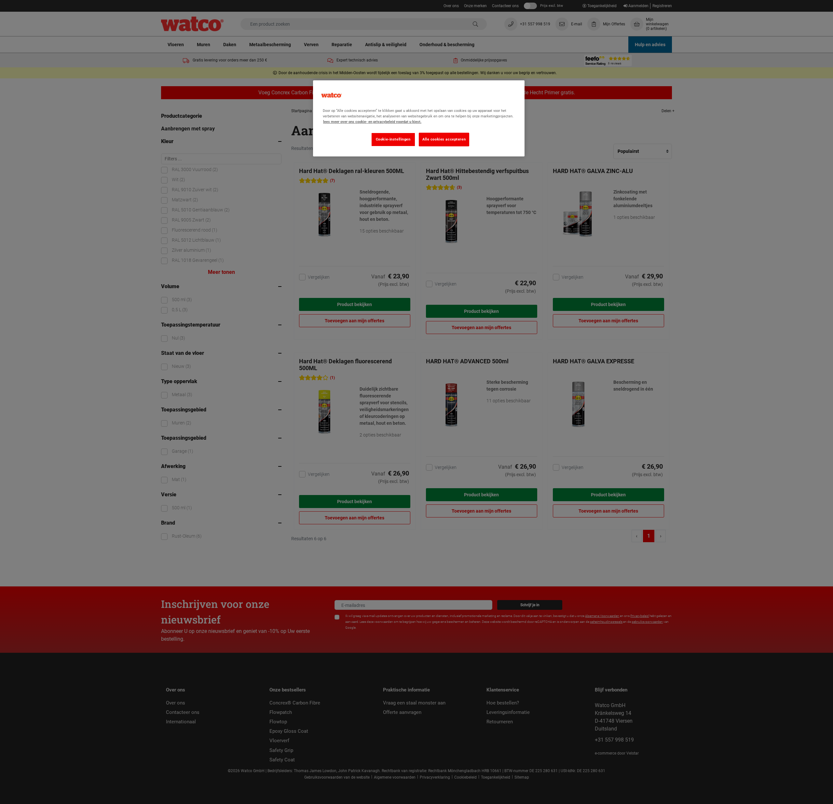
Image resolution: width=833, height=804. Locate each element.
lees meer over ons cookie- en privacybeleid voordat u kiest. (372, 121)
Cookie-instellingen (393, 139)
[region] (419, 118)
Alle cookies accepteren (444, 139)
